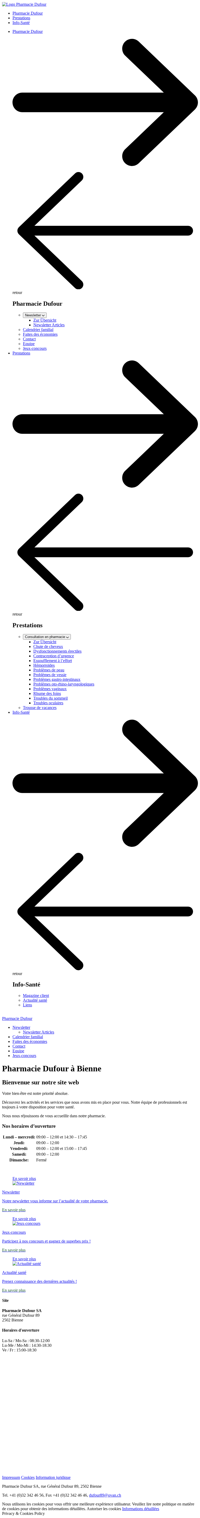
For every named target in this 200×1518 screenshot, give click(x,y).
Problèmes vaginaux (50, 689)
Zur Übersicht (44, 320)
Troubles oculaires (48, 703)
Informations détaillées (140, 1509)
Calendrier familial (38, 329)
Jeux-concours (35, 348)
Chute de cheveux (48, 646)
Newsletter (21, 1027)
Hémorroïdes (44, 665)
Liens (27, 1005)
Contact (29, 339)
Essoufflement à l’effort (52, 660)
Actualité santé (35, 1000)
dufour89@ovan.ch (105, 1495)
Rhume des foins (47, 693)
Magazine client (36, 995)
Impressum (11, 1477)
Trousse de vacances (40, 707)
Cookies (28, 1477)
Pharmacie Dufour (27, 13)
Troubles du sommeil (50, 698)
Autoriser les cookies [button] (104, 1509)
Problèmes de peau (48, 670)
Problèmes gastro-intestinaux (56, 679)
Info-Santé (21, 22)
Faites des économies (40, 334)
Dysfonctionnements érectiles (57, 651)
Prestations (21, 18)
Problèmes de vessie (49, 674)
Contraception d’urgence (53, 656)
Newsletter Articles (49, 325)
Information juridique (53, 1477)
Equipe (29, 343)
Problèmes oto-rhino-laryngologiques (63, 684)
